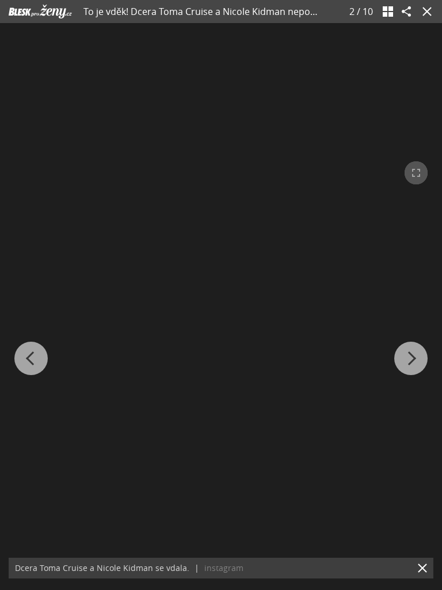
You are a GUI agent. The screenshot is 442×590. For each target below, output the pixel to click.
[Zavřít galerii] (424, 11)
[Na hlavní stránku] (40, 11)
